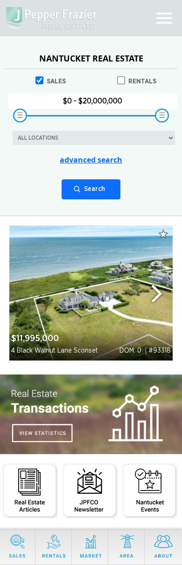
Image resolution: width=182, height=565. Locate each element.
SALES (56, 81)
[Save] (163, 233)
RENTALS (142, 81)
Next (161, 293)
